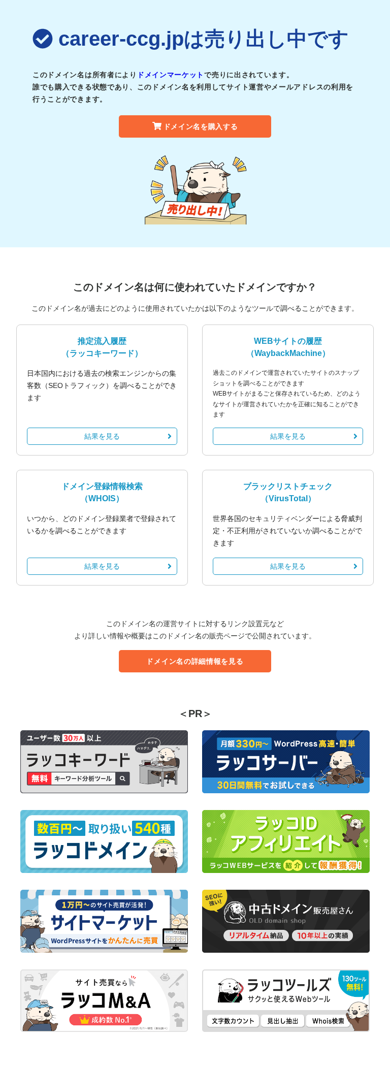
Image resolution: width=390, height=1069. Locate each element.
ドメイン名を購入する (201, 126)
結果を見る (102, 436)
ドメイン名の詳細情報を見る (194, 661)
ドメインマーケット (170, 75)
